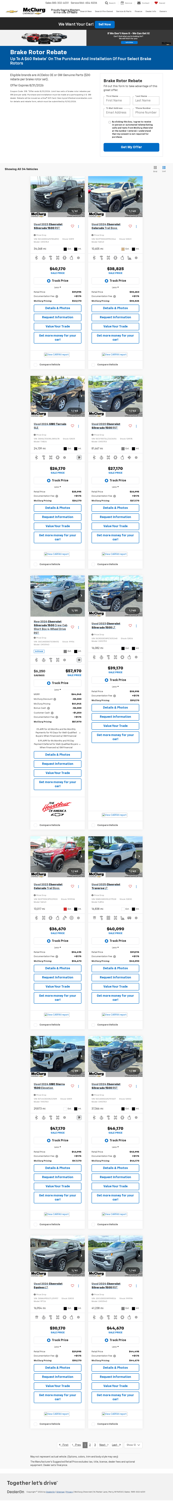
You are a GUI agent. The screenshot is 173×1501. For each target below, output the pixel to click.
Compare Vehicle (50, 364)
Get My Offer (131, 147)
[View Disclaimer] (78, 257)
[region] (57, 297)
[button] (81, 197)
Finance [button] (138, 12)
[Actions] (78, 227)
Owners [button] (163, 12)
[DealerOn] (15, 1492)
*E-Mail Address (114, 108)
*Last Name (141, 96)
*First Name (112, 96)
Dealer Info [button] (151, 12)
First (64, 1445)
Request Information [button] (57, 317)
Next (103, 1445)
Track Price (60, 280)
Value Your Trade (58, 326)
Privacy (69, 1492)
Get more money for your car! (57, 337)
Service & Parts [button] (123, 12)
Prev (77, 1445)
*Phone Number (143, 108)
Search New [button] (86, 12)
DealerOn (50, 1492)
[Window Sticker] (79, 457)
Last (115, 1445)
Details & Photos (57, 308)
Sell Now (104, 24)
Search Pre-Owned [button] (104, 12)
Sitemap (60, 1492)
